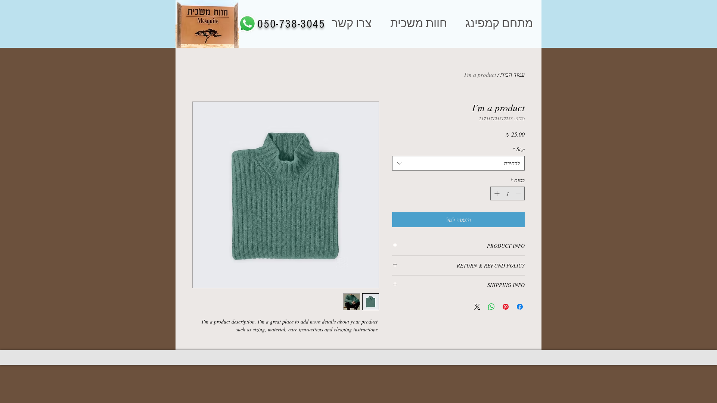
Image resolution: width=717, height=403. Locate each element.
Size (518, 149)
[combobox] (458, 163)
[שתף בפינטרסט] (505, 306)
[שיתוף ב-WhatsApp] (491, 306)
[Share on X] (477, 306)
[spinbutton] (507, 193)
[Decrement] (519, 193)
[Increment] (496, 193)
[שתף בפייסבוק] (519, 306)
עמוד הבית (512, 74)
